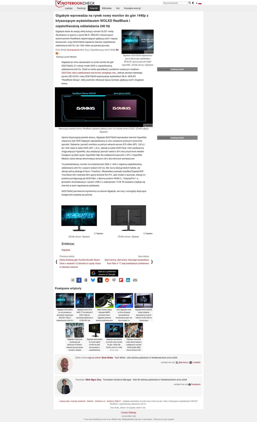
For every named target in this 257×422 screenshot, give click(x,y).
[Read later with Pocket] (114, 279)
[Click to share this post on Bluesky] (92, 280)
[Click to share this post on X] (100, 279)
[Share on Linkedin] (128, 279)
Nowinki (94, 8)
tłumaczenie (73, 49)
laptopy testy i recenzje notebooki (72, 401)
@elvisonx (183, 362)
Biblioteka (107, 8)
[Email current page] (135, 280)
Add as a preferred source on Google (107, 273)
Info (118, 8)
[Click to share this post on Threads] (85, 280)
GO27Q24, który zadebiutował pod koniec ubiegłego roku (89, 72)
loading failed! (164, 69)
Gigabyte (66, 249)
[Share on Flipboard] (121, 279)
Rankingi (81, 8)
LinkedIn (196, 362)
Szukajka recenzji (132, 8)
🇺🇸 (117, 49)
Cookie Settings (128, 412)
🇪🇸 (57, 53)
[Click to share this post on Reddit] (106, 279)
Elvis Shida (107, 357)
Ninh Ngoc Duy (93, 379)
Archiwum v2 (100, 401)
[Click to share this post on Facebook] (79, 280)
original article (94, 357)
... (59, 53)
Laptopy (69, 8)
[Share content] (73, 280)
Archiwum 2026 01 (114, 401)
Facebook (196, 384)
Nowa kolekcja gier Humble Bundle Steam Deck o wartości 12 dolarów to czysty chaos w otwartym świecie (80, 263)
